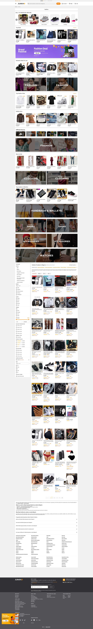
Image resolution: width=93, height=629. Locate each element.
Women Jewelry (49, 549)
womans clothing (34, 546)
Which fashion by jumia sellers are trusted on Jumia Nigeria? (26, 525)
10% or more (20, 333)
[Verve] (39, 620)
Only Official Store (21, 376)
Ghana (64, 596)
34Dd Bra (47, 552)
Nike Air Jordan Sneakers (35, 540)
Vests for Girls (18, 561)
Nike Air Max (18, 541)
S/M (18, 370)
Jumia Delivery (17, 609)
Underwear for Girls (65, 560)
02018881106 (22, 615)
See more (33, 271)
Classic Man (48, 535)
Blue (18, 301)
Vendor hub (48, 596)
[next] (76, 20)
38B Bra (32, 552)
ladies (17, 540)
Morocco (69, 595)
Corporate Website (34, 597)
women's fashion (20, 503)
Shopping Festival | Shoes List (67, 541)
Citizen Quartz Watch (34, 558)
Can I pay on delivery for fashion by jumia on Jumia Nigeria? (26, 532)
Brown (19, 303)
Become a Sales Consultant (51, 597)
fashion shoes (64, 543)
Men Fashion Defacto (34, 535)
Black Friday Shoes (34, 541)
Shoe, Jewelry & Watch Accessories (21, 278)
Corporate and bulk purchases (19, 604)
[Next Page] (60, 498)
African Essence (20, 291)
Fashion (19, 6)
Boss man (63, 535)
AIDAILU (19, 292)
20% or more (20, 331)
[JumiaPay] (45, 0)
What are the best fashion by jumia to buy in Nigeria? (25, 519)
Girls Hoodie (18, 558)
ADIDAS (19, 289)
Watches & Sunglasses (20, 280)
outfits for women (49, 546)
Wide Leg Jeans (18, 563)
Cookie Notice (34, 582)
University (19, 337)
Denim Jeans (64, 566)
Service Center (17, 600)
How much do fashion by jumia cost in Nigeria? (24, 522)
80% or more (20, 350)
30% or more (20, 329)
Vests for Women (19, 560)
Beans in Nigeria (63, 267)
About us (32, 595)
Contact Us (16, 597)
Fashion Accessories (34, 554)
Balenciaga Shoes (34, 543)
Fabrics (18, 269)
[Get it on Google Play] (70, 582)
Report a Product (17, 605)
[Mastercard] (34, 620)
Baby (17, 267)
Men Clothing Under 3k (50, 538)
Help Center (17, 596)
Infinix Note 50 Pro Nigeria (71, 267)
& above (23, 340)
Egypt (64, 595)
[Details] (28, 360)
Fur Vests (48, 566)
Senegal (69, 596)
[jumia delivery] (50, 0)
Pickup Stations (17, 608)
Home (16, 6)
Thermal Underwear (34, 563)
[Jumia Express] (20, 359)
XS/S (18, 367)
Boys (18, 310)
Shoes (47, 541)
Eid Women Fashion (19, 538)
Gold (18, 305)
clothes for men (33, 538)
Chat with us (17, 595)
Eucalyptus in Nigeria (56, 267)
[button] (41, 285)
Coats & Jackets (34, 566)
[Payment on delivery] (32, 620)
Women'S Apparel (64, 546)
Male (18, 315)
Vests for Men (33, 560)
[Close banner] (18, 614)
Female (19, 312)
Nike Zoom (63, 540)
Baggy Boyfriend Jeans (20, 566)
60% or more (20, 352)
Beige (18, 298)
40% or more (20, 327)
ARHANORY (19, 294)
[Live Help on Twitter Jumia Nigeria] (22, 620)
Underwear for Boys (34, 561)
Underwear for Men (49, 560)
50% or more (20, 325)
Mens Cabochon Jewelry (35, 549)
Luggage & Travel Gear (20, 272)
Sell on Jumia (49, 595)
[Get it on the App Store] (65, 582)
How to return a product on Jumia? (20, 603)
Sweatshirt (63, 563)
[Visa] (37, 620)
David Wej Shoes (18, 543)
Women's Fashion (20, 282)
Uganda (69, 597)
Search (58, 3)
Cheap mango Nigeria (48, 267)
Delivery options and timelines (19, 602)
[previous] (17, 20)
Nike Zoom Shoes (49, 540)
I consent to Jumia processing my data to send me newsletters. (42, 584)
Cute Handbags (64, 558)
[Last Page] (62, 498)
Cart (77, 3)
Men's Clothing (64, 538)
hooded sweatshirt (49, 558)
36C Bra (17, 552)
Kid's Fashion (19, 271)
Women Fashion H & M (19, 549)
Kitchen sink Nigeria (41, 267)
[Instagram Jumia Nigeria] (20, 620)
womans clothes (18, 546)
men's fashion (26, 503)
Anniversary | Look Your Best (20, 535)
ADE (18, 287)
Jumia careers (33, 596)
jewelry (63, 549)
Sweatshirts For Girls (49, 563)
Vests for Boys (48, 561)
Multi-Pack (18, 276)
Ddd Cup (63, 552)
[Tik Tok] (25, 620)
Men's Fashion (19, 274)
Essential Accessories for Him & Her (22, 554)
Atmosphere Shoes (49, 543)
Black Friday (33, 601)
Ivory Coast (64, 597)
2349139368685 (21, 616)
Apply (28, 317)
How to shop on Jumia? (18, 601)
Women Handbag (64, 561)
